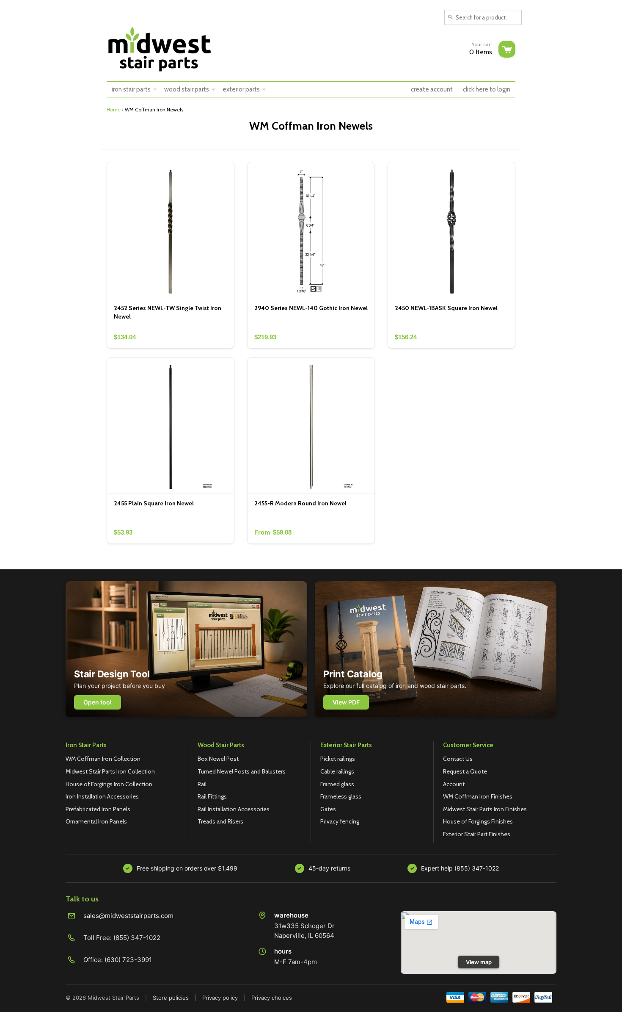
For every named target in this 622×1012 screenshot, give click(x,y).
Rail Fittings (212, 796)
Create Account (432, 89)
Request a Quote (465, 771)
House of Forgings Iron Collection (109, 784)
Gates (328, 809)
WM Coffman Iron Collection (103, 758)
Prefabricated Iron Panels (98, 809)
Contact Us (458, 758)
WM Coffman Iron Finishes (477, 796)
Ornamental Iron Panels (96, 821)
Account (454, 784)
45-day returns (329, 868)
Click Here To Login (486, 89)
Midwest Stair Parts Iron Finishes (485, 809)
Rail (202, 784)
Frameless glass (340, 796)
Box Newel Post (218, 758)
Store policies (171, 997)
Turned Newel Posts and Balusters (242, 771)
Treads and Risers (220, 821)
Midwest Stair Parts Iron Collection (110, 771)
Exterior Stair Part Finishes (476, 834)
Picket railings (337, 758)
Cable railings (337, 771)
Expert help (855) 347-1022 (460, 868)
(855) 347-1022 (136, 938)
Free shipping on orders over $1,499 (187, 868)
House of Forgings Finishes (478, 821)
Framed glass (337, 784)
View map (479, 962)
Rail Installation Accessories (234, 809)
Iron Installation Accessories (102, 796)
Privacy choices (271, 997)
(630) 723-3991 (128, 960)
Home (114, 109)
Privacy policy (220, 997)
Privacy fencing (339, 821)
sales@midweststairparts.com (128, 916)
